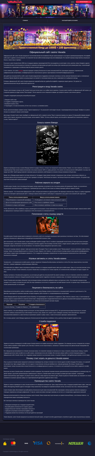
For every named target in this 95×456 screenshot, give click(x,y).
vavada (21, 70)
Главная (25, 20)
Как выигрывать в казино (70, 20)
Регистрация (84, 1)
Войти (72, 1)
